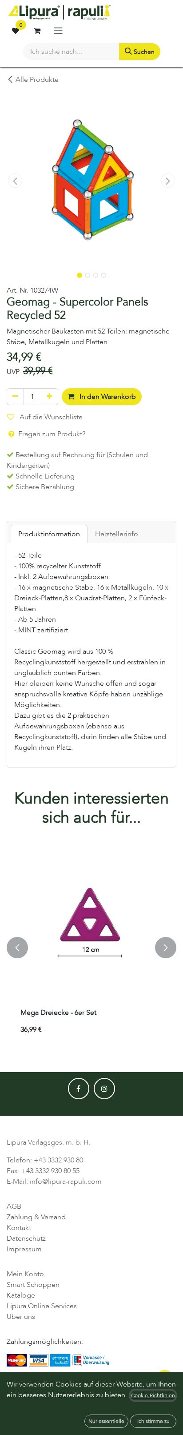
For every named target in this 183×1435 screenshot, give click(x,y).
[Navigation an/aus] (58, 30)
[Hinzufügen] (49, 396)
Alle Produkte (37, 79)
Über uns (21, 1317)
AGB (14, 1206)
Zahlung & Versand (36, 1217)
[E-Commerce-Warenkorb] (37, 31)
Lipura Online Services (42, 1306)
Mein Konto (25, 1274)
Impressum (24, 1249)
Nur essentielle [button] (106, 1421)
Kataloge (21, 1295)
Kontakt (19, 1228)
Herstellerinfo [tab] (116, 534)
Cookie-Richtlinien (153, 1395)
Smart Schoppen (33, 1285)
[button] (15, 180)
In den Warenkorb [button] (107, 397)
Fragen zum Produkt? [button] (50, 434)
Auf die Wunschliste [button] (50, 417)
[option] (91, 947)
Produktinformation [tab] (49, 534)
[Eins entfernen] (15, 396)
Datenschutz (26, 1238)
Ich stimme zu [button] (153, 1421)
